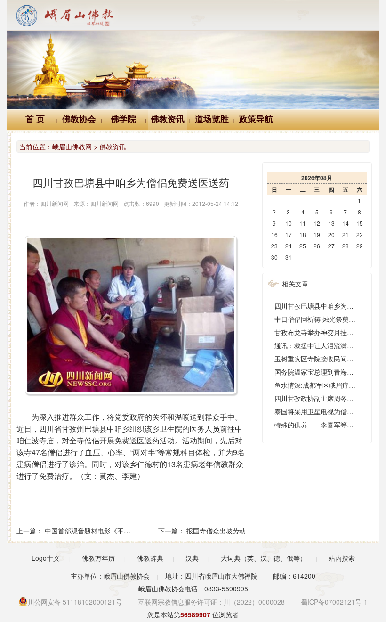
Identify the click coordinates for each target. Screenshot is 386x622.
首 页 (35, 119)
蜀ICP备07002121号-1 (334, 601)
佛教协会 (79, 119)
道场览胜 (212, 119)
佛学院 (123, 119)
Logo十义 (46, 558)
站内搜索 (342, 558)
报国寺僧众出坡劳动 (216, 530)
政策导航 (256, 119)
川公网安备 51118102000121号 (75, 601)
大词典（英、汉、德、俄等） (263, 558)
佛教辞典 (150, 558)
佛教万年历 (98, 558)
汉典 (192, 558)
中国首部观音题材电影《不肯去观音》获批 (107, 530)
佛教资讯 (168, 119)
